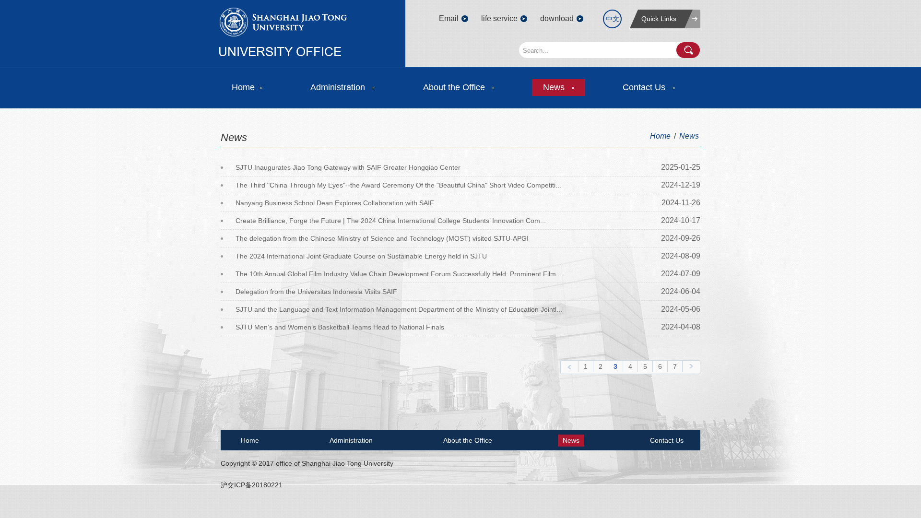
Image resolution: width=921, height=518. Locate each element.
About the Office (455, 87)
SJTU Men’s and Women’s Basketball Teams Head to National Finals (340, 327)
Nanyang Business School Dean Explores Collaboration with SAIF (335, 203)
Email (449, 18)
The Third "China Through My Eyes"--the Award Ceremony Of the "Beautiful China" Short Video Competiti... (398, 185)
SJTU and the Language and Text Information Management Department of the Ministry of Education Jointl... (399, 309)
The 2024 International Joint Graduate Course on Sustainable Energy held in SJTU (361, 256)
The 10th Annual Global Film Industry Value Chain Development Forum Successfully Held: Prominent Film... (399, 274)
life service (499, 18)
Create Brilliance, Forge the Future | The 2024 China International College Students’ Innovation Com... (391, 220)
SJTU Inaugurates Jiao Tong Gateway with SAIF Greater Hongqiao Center (348, 167)
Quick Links (658, 19)
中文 (612, 19)
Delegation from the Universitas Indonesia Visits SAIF (316, 291)
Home (243, 87)
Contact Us (645, 87)
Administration (338, 87)
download (557, 18)
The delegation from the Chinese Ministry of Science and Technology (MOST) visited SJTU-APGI (382, 238)
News (555, 87)
